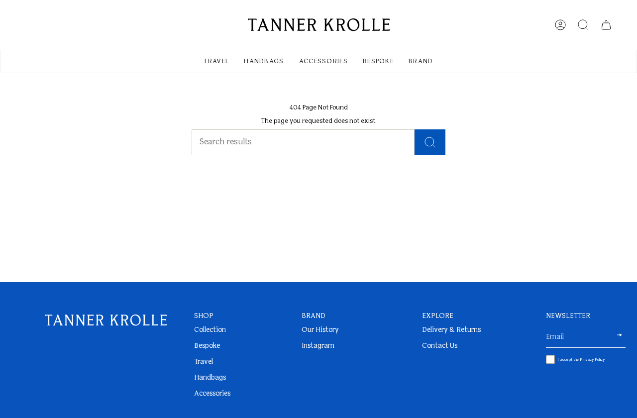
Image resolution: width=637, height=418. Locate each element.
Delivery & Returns (451, 330)
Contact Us (439, 346)
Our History (320, 330)
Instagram (318, 346)
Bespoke (207, 346)
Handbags (210, 378)
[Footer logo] (106, 320)
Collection (210, 330)
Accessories (212, 394)
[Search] (430, 142)
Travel (203, 362)
